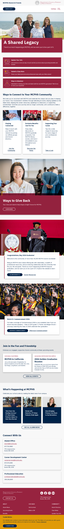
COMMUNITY (55, 504)
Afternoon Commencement (38, 330)
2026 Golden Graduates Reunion (45, 360)
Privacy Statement (41, 522)
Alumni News (6, 507)
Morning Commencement (17, 330)
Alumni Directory (56, 507)
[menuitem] (9, 9)
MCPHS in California (14, 359)
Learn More (9, 209)
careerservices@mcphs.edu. (13, 460)
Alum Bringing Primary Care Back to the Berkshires (51, 413)
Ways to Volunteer (17, 81)
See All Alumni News (32, 427)
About (5, 504)
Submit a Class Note (17, 71)
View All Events (32, 376)
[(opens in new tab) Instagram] (49, 493)
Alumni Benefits (15, 274)
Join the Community (11, 149)
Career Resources (30, 275)
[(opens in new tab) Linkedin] (41, 493)
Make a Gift (9, 9)
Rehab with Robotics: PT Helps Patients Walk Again (31, 413)
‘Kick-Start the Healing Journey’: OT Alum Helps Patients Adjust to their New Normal (11, 415)
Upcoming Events (7, 510)
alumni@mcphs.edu (10, 444)
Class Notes (55, 510)
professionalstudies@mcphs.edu (14, 477)
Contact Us (9, 498)
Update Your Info (16, 60)
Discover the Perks (31, 149)
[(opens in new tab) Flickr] (53, 493)
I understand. (10, 526)
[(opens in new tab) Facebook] (45, 493)
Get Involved (32, 507)
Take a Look (49, 150)
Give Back (32, 504)
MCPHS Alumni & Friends (12, 3)
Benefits (5, 513)
